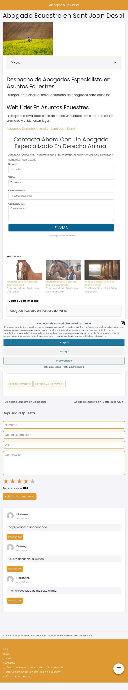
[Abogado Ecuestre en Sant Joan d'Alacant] (24, 270)
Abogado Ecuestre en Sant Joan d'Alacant (22, 283)
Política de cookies (52, 366)
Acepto (64, 342)
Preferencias (64, 360)
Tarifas (7, 658)
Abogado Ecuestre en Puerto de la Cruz (98, 402)
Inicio (6, 649)
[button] (122, 323)
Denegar (64, 351)
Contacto (9, 663)
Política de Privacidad (73, 366)
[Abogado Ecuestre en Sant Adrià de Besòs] (102, 270)
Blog (6, 654)
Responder (15, 537)
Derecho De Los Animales (49, 383)
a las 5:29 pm (23, 518)
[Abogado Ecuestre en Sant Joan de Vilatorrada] (63, 270)
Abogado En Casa (64, 5)
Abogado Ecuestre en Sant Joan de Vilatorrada (61, 283)
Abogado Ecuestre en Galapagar (25, 402)
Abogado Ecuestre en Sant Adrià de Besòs (100, 283)
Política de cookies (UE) (17, 676)
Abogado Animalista (19, 383)
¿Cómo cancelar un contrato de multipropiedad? (33, 667)
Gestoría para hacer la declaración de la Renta (31, 672)
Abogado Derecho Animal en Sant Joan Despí (41, 128)
